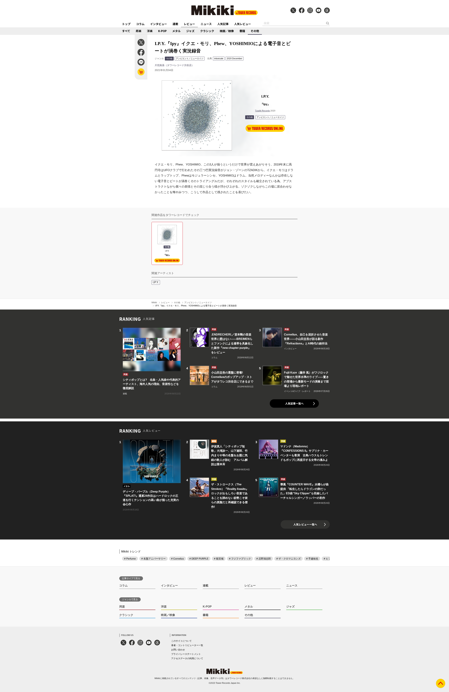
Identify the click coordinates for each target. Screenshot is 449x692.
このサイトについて (181, 641)
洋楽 (150, 31)
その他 (255, 31)
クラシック (207, 31)
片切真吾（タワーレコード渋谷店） (174, 65)
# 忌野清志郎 (263, 558)
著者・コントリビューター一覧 (187, 645)
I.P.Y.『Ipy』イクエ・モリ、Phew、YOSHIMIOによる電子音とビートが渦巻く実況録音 (196, 305)
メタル (176, 31)
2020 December (234, 58)
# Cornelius (177, 558)
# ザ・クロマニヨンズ (288, 558)
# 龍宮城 (218, 558)
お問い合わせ (178, 650)
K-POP (162, 31)
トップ (126, 24)
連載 (175, 24)
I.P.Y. (156, 282)
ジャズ (190, 31)
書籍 (242, 31)
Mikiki (154, 302)
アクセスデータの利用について (187, 658)
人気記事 (223, 24)
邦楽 (138, 31)
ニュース (206, 24)
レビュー (189, 24)
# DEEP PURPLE (198, 558)
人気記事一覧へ (294, 403)
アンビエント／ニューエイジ (189, 58)
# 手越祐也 (312, 558)
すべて (126, 31)
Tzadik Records (262, 111)
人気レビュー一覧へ (305, 524)
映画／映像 (227, 31)
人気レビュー (242, 24)
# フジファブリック (240, 558)
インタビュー (158, 24)
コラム (140, 24)
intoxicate (218, 58)
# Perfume (130, 558)
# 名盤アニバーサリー (153, 558)
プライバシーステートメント (186, 654)
